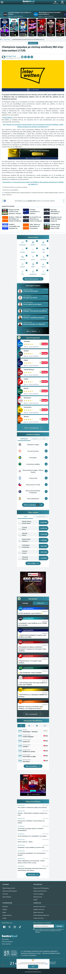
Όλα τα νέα (31, 874)
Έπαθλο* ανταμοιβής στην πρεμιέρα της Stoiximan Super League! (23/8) (14, 226)
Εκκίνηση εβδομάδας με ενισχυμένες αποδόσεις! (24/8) (56, 211)
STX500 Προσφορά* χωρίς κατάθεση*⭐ (30, 613)
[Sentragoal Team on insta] (25, 57)
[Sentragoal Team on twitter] (28, 57)
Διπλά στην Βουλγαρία (30, 291)
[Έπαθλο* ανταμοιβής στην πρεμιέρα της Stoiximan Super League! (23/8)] (5, 226)
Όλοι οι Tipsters (31, 331)
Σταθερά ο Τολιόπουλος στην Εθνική (34, 311)
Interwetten (27, 407)
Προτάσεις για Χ (37, 897)
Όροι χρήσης (5, 939)
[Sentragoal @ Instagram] (15, 927)
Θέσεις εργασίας (6, 944)
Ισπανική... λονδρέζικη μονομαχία (34, 317)
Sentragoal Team (11, 56)
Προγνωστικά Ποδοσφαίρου (41, 888)
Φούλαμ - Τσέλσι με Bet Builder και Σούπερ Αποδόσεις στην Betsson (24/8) (15, 219)
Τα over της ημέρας (38, 894)
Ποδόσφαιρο (21, 826)
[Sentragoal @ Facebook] (4, 927)
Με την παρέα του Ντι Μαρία (32, 304)
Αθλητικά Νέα (21, 805)
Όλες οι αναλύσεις (31, 505)
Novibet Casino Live (38, 909)
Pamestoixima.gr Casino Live (41, 915)
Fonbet (26, 379)
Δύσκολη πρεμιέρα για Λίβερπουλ (34, 324)
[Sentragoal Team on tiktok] (32, 57)
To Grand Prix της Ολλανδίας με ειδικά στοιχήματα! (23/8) (36, 219)
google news (32, 201)
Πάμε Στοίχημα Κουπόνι (8, 888)
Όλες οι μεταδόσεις (32, 766)
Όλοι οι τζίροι (32, 563)
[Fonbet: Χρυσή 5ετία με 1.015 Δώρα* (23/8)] (47, 226)
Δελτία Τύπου (33, 43)
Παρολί (35, 899)
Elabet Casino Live (38, 912)
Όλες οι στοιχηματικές (31, 428)
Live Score (5, 894)
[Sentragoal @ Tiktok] (20, 927)
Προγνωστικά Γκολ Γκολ (39, 891)
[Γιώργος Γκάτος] (20, 317)
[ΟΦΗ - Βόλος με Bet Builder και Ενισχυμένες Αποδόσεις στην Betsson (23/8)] (26, 226)
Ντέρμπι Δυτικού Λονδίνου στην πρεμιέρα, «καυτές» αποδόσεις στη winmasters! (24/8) (15, 211)
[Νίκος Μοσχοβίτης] (20, 311)
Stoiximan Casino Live (39, 906)
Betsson (26, 416)
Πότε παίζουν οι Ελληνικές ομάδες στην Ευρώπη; (32, 807)
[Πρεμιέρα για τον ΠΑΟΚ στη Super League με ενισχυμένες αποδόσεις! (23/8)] (47, 219)
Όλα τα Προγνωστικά (32, 279)
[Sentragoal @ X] (9, 927)
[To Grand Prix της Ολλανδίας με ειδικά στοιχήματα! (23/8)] (26, 219)
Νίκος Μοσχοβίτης (27, 309)
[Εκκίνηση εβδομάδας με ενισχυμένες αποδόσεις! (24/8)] (47, 212)
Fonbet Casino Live (38, 918)
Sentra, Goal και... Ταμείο (25, 842)
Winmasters (27, 398)
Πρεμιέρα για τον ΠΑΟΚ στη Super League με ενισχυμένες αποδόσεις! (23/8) (56, 219)
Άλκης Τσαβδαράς (27, 296)
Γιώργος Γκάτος (26, 315)
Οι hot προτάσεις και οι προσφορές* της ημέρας (32, 836)
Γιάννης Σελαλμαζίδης (28, 302)
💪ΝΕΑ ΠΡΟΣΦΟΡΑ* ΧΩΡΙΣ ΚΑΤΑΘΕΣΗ (30, 673)
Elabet (26, 360)
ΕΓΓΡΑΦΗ (38, 154)
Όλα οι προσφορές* (31, 714)
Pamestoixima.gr (29, 369)
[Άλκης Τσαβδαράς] (20, 298)
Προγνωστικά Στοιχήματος (9, 891)
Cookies (46, 963)
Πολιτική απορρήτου (7, 941)
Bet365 (26, 388)
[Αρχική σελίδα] (0, 39)
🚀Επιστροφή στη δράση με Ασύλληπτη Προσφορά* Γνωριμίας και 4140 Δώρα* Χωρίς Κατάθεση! (32, 649)
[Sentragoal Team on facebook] (22, 57)
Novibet (26, 351)
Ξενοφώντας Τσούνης (28, 289)
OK (33, 966)
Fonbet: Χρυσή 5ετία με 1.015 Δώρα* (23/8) (55, 226)
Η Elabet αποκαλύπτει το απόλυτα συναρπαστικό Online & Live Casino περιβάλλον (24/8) (36, 211)
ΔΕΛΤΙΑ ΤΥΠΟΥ (7, 39)
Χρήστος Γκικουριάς (27, 322)
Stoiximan (27, 341)
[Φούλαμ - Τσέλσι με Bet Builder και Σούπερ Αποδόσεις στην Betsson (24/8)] (5, 219)
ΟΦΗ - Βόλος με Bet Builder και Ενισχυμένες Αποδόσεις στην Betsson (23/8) (35, 226)
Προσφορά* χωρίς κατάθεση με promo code (31, 847)
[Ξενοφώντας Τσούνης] (20, 291)
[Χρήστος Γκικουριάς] (20, 324)
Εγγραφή (59, 926)
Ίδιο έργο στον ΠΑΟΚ (30, 298)
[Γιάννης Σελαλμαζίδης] (20, 304)
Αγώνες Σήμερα (6, 897)
